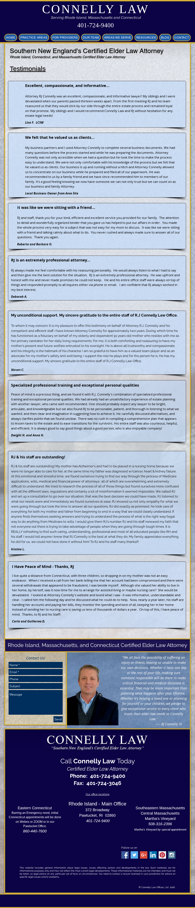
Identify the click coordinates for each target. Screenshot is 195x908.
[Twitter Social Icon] (134, 855)
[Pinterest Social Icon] (162, 855)
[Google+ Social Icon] (143, 855)
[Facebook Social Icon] (125, 855)
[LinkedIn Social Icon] (153, 855)
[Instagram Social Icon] (171, 855)
